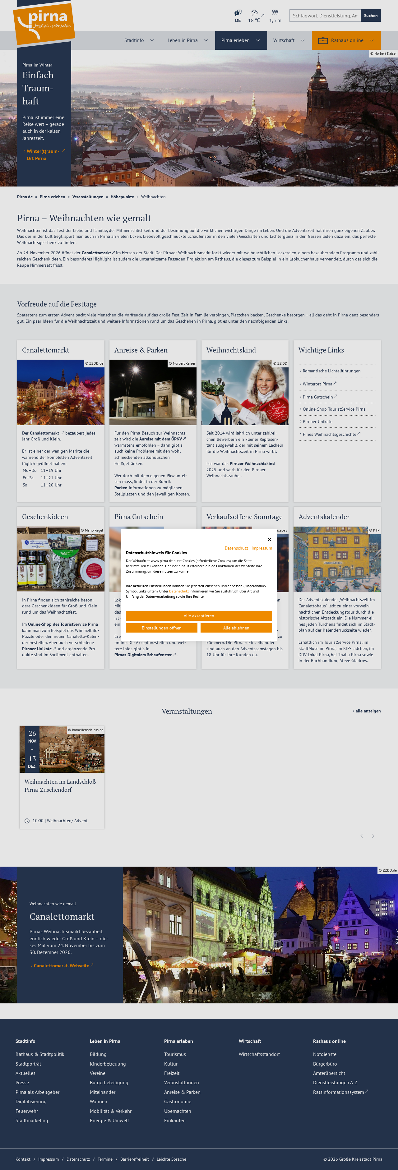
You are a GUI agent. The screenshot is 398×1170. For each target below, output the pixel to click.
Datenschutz (236, 547)
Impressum (262, 547)
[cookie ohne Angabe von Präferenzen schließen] (269, 540)
